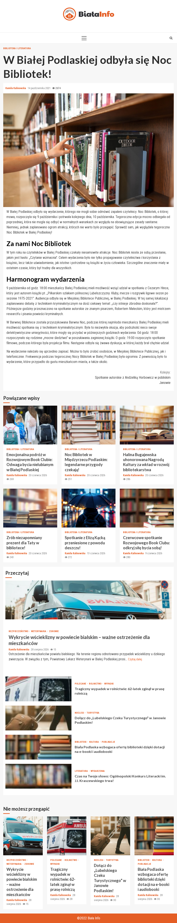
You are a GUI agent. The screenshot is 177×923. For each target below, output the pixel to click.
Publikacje (108, 742)
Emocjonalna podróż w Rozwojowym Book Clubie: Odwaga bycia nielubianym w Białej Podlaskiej (30, 425)
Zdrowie (54, 631)
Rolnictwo (95, 684)
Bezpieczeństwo (19, 631)
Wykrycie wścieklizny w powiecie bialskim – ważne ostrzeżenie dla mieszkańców (88, 600)
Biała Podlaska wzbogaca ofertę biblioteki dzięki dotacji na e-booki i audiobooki (38, 747)
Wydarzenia (98, 771)
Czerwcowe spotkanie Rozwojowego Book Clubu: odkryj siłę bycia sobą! (147, 508)
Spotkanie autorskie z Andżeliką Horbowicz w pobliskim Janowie (133, 377)
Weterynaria (39, 631)
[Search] (171, 38)
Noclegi (80, 713)
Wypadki (109, 684)
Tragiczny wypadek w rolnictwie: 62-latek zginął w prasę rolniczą (38, 689)
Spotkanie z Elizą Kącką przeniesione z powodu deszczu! (88, 508)
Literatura (81, 771)
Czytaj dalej (135, 659)
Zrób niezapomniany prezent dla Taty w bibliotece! (30, 508)
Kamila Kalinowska (16, 88)
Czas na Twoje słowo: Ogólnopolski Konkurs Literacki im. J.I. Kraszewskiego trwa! (38, 776)
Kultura (94, 742)
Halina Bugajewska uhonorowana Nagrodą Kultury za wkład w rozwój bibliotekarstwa (147, 425)
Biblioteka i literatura (17, 48)
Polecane (81, 684)
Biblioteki (81, 742)
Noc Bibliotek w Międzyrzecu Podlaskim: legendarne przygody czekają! (88, 425)
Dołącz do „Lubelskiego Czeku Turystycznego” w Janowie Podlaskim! (38, 718)
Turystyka (93, 713)
